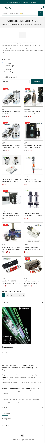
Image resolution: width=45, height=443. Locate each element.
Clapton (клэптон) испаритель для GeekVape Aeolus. (32, 181)
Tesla (25, 278)
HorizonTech (28, 211)
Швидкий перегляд (18, 95)
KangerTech (6, 177)
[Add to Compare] (18, 91)
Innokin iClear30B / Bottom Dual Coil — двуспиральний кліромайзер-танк (11, 249)
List (6, 77)
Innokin (4, 244)
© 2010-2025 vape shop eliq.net (22, 439)
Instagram (22, 435)
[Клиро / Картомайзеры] (9, 64)
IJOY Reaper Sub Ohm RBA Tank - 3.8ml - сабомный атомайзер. (33, 147)
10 (19, 295)
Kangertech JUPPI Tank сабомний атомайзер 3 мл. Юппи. (10, 215)
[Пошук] (41, 13)
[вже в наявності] (16, 325)
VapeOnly (27, 109)
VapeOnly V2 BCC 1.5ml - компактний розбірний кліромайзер (32, 114)
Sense (26, 244)
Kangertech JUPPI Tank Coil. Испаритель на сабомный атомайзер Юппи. (11, 181)
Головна (5, 302)
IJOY (3, 109)
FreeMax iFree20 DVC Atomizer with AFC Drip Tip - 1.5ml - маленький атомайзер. (11, 283)
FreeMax (4, 278)
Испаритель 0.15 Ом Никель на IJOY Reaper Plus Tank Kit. (11, 147)
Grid (3, 77)
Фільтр (37, 81)
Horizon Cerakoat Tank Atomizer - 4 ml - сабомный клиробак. (33, 215)
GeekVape (27, 177)
